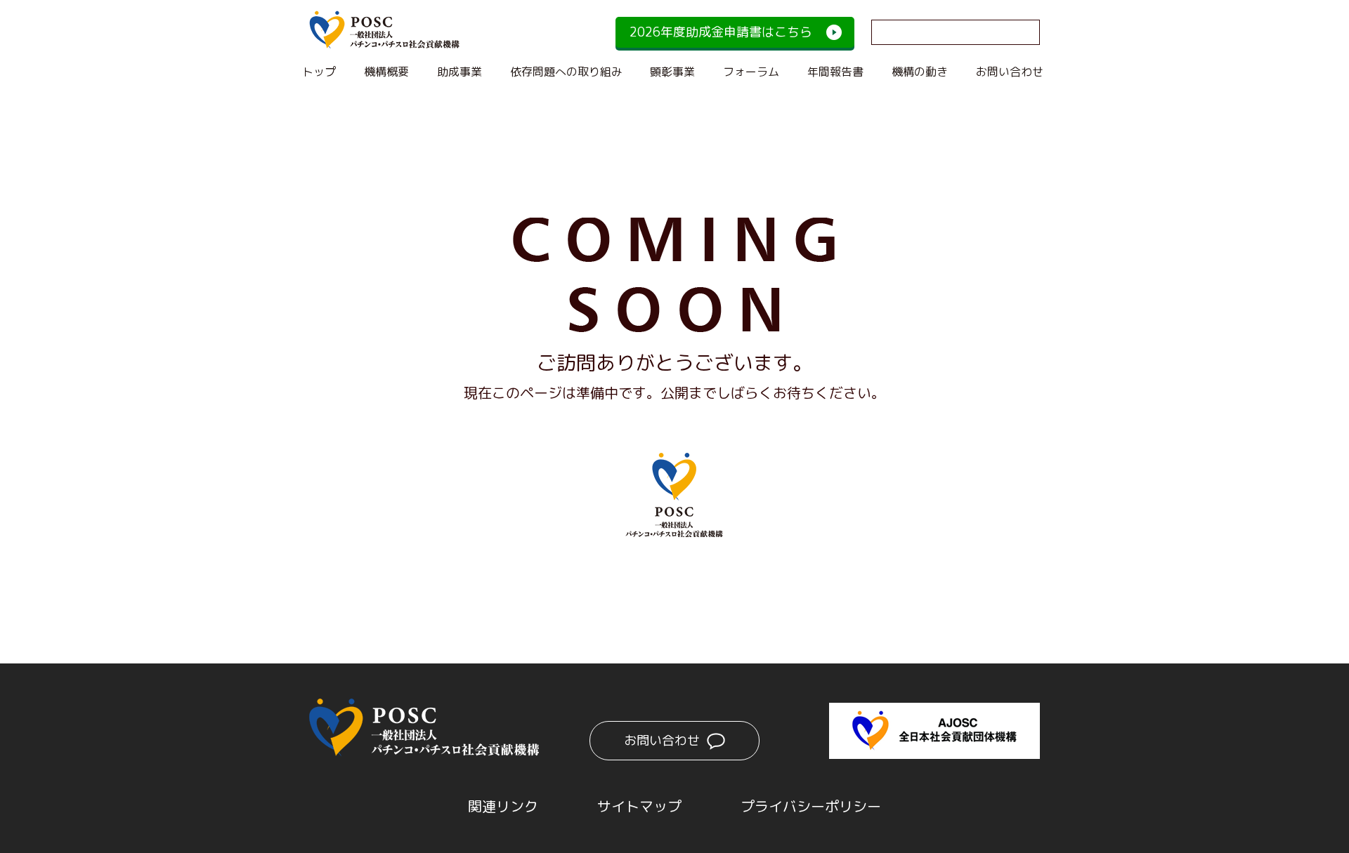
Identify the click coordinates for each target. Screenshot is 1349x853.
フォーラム (751, 71)
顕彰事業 (672, 71)
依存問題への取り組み (566, 71)
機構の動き (920, 71)
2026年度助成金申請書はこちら (721, 32)
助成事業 (459, 71)
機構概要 (386, 71)
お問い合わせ (1009, 71)
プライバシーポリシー (811, 806)
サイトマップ (639, 806)
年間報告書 (835, 71)
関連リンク (503, 806)
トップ (319, 71)
